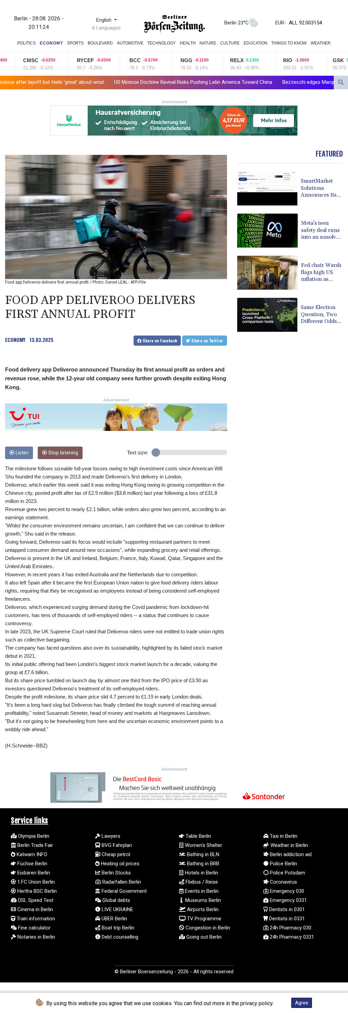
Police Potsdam (286, 873)
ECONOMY (15, 339)
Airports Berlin (202, 909)
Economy (51, 43)
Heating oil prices (119, 864)
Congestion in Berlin (207, 928)
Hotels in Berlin (201, 873)
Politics (26, 43)
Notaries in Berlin (35, 937)
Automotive (130, 43)
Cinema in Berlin (34, 909)
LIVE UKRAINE (116, 909)
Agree (301, 1003)
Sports (75, 43)
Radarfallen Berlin (121, 882)
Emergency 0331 (287, 900)
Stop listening (62, 453)
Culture (230, 43)
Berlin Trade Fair (34, 845)
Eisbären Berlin (33, 873)
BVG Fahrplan (116, 845)
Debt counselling (119, 937)
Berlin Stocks (115, 873)
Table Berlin (197, 836)
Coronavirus (282, 882)
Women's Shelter (203, 845)
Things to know (289, 43)
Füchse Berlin (31, 864)
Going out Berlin (203, 937)
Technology (161, 43)
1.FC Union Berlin (35, 882)
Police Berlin (282, 864)
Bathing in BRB (202, 864)
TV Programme (203, 919)
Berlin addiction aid (290, 854)
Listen (21, 453)
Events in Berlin (201, 891)
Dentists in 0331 (286, 919)
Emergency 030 (286, 891)
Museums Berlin (202, 900)
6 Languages (106, 28)
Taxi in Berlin (282, 836)
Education (255, 43)
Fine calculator (34, 928)
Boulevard (100, 43)
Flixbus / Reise (201, 882)
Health (188, 43)
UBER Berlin (113, 919)
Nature (207, 43)
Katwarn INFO (31, 854)
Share (159, 340)
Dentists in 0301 (286, 909)
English (104, 20)
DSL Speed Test (35, 900)
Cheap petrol (115, 854)
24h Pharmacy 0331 (291, 937)
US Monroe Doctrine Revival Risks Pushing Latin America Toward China (132, 82)
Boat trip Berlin (117, 928)
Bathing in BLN (202, 854)
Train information (35, 919)
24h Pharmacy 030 (289, 928)
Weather (321, 43)
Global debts (115, 900)
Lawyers (110, 836)
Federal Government (123, 891)
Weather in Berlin (288, 845)
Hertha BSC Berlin (36, 891)
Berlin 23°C (236, 23)
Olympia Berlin (33, 836)
